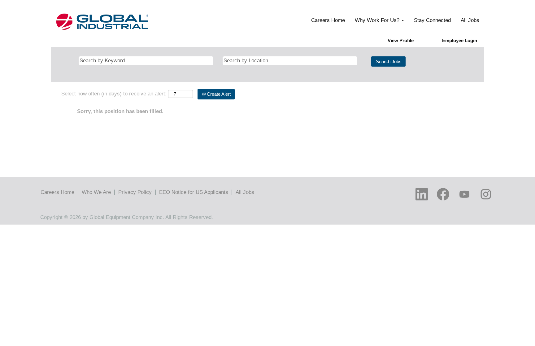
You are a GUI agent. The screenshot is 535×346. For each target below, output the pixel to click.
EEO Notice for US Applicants (193, 192)
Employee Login (459, 40)
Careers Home (328, 20)
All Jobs (470, 20)
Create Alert (218, 94)
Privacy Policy (135, 192)
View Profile (401, 40)
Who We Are (96, 192)
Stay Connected (432, 20)
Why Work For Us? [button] (378, 20)
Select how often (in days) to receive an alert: (114, 94)
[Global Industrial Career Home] (102, 21)
